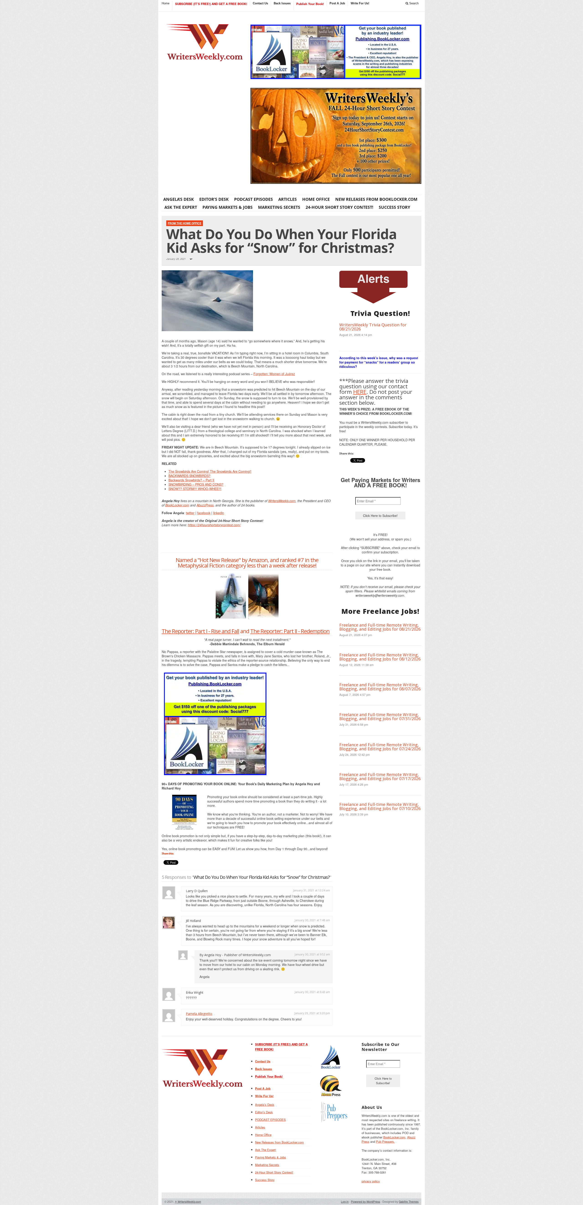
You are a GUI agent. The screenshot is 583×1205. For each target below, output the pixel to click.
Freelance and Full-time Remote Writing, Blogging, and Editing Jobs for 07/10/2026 (380, 806)
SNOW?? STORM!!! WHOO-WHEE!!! (195, 488)
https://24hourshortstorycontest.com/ (214, 525)
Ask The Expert (180, 207)
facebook (203, 513)
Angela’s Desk (178, 199)
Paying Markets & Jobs (227, 207)
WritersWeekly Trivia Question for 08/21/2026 (373, 327)
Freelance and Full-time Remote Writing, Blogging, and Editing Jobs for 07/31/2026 (380, 716)
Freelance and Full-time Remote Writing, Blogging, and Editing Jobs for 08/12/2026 (380, 657)
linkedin (218, 513)
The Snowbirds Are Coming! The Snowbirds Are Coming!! (210, 471)
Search (413, 3)
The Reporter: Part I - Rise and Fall (200, 631)
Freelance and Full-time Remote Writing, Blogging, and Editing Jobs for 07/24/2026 (380, 746)
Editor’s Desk (214, 199)
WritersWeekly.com (282, 500)
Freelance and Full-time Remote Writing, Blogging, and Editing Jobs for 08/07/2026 (380, 687)
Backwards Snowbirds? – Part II (191, 480)
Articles (287, 199)
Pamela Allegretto (199, 1013)
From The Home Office (184, 223)
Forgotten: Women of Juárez (274, 374)
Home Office (316, 199)
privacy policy (371, 1181)
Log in (345, 1201)
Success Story (394, 207)
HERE (359, 391)
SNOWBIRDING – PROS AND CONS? (196, 484)
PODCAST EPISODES (253, 199)
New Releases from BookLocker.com (376, 199)
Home (165, 3)
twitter (190, 513)
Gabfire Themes (409, 1201)
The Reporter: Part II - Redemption (290, 631)
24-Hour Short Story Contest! (339, 207)
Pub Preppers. (385, 1141)
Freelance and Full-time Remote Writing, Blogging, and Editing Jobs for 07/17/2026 (380, 776)
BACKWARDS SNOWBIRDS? (189, 475)
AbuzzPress (205, 505)
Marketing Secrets (279, 207)
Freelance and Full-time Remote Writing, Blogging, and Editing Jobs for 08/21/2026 (380, 627)
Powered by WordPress (365, 1201)
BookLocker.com (177, 505)
